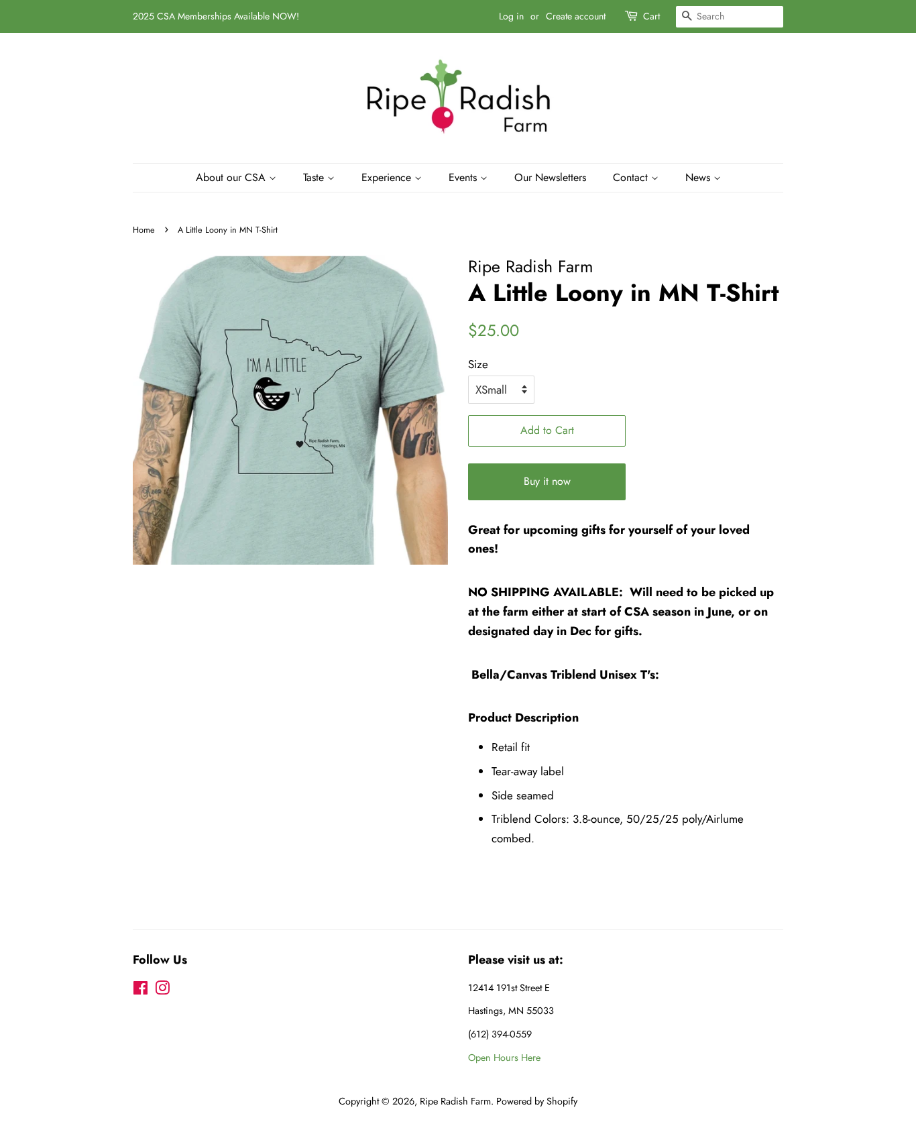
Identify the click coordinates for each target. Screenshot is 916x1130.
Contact (632, 177)
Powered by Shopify (536, 1101)
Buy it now (547, 481)
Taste (315, 177)
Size (478, 364)
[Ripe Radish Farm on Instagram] (162, 990)
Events (464, 177)
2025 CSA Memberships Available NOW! (216, 16)
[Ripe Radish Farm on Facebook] (140, 990)
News (699, 177)
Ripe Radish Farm (455, 1101)
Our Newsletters (550, 177)
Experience (387, 177)
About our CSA (232, 177)
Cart (651, 16)
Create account (576, 16)
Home (144, 229)
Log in (511, 16)
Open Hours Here (504, 1057)
